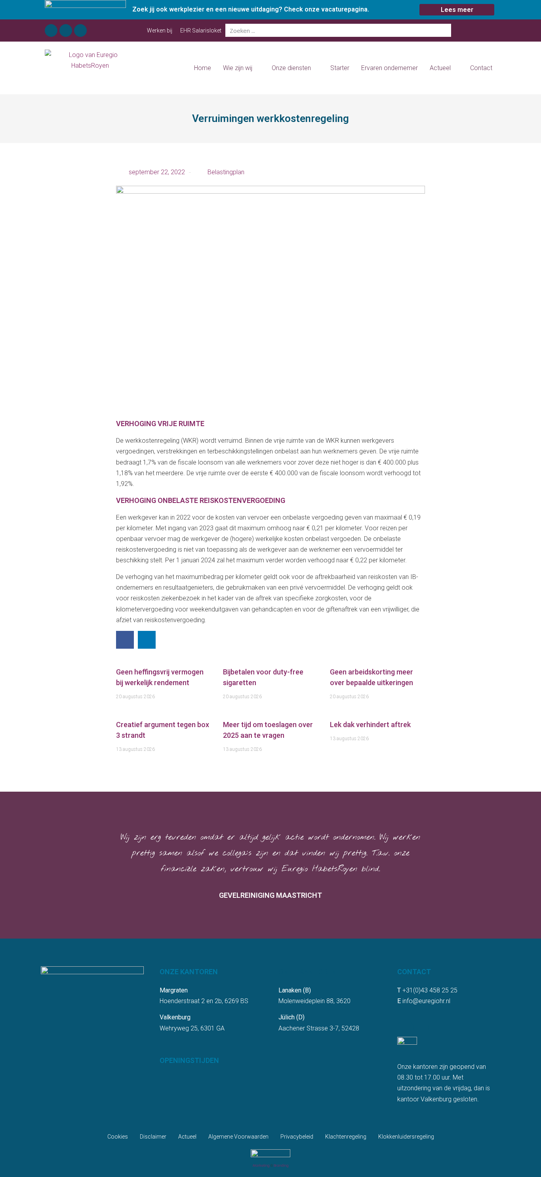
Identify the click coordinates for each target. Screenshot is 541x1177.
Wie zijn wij (237, 68)
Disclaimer (153, 1136)
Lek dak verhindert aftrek (370, 724)
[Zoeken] (444, 30)
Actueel (440, 68)
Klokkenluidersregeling (406, 1136)
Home (202, 68)
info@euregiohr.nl (426, 1001)
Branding (281, 1165)
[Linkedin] (65, 30)
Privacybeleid (296, 1136)
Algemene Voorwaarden (238, 1136)
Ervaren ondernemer (389, 68)
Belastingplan (226, 172)
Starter (339, 68)
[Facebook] (51, 30)
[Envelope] (80, 30)
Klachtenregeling (345, 1136)
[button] (125, 640)
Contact (481, 68)
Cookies (117, 1136)
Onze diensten (291, 68)
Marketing (261, 1165)
